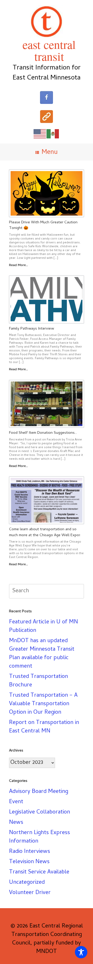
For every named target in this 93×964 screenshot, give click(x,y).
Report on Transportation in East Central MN (44, 727)
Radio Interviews (29, 851)
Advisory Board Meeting (38, 792)
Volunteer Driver (30, 893)
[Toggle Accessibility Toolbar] (81, 952)
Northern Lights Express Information (39, 837)
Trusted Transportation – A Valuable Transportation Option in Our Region (43, 704)
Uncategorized (27, 882)
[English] (40, 134)
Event (16, 802)
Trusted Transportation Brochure (38, 681)
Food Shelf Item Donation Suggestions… (43, 433)
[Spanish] (53, 134)
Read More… (19, 265)
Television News (29, 862)
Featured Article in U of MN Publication (43, 626)
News (16, 822)
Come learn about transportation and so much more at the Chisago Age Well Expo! (44, 532)
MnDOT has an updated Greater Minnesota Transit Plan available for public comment (41, 653)
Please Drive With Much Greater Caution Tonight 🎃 (43, 225)
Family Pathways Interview (31, 329)
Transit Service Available (39, 872)
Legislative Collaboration (39, 812)
